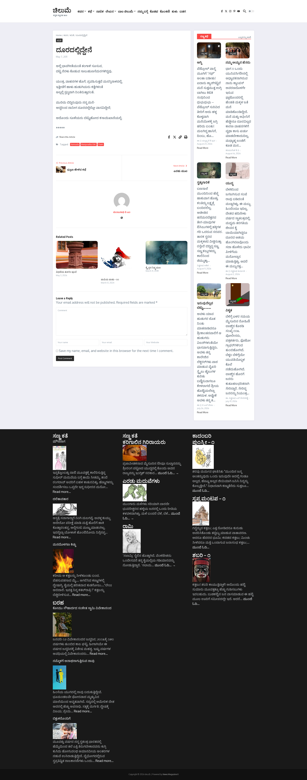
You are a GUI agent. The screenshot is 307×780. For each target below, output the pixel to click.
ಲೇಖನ (110, 11)
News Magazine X (170, 774)
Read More (202, 148)
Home (59, 35)
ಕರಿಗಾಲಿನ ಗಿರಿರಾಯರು (144, 442)
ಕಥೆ (90, 11)
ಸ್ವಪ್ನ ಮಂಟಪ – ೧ (208, 498)
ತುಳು (175, 11)
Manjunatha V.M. (88, 144)
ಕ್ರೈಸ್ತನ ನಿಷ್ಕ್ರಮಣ (153, 267)
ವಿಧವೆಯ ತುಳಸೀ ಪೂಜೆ (66, 271)
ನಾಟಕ (100, 11)
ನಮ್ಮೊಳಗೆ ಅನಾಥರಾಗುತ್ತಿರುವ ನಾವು (73, 661)
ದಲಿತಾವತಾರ (60, 499)
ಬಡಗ (183, 11)
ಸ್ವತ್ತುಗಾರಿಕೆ (203, 182)
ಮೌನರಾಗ (59, 441)
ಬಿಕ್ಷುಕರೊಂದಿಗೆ (62, 718)
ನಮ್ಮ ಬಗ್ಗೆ (143, 11)
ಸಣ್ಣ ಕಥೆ (204, 36)
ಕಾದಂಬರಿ (201, 435)
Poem (100, 144)
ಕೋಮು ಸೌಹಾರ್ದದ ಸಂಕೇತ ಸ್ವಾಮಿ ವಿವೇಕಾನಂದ (82, 608)
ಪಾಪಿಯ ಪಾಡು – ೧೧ (110, 279)
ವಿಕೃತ (229, 310)
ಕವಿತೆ (72, 35)
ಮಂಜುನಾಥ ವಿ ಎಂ (121, 212)
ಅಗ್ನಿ (199, 62)
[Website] (122, 218)
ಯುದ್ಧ (229, 183)
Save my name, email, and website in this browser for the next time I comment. (116, 351)
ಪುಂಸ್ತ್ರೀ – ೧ (203, 442)
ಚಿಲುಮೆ (62, 10)
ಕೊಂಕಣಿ (165, 11)
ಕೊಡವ (154, 11)
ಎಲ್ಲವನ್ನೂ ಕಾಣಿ (244, 37)
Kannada (75, 144)
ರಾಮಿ (128, 526)
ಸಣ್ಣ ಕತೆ (60, 435)
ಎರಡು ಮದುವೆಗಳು (141, 481)
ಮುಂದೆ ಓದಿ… (168, 473)
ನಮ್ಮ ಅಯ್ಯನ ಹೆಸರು (238, 62)
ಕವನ (81, 11)
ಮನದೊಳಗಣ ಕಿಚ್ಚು (64, 544)
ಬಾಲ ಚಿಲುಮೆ (125, 11)
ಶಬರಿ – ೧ (201, 555)
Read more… (62, 491)
